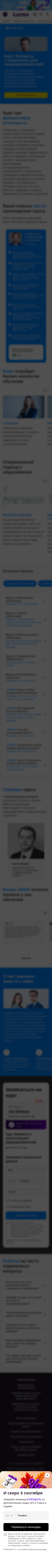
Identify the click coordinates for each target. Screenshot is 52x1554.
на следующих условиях (19, 1545)
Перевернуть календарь (26, 1527)
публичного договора (37, 1549)
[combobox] (9, 1515)
